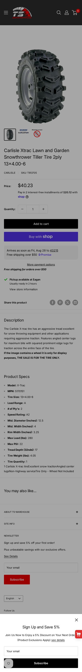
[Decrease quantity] (22, 209)
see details (58, 640)
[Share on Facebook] (52, 302)
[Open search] (59, 12)
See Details (11, 556)
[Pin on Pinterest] (60, 302)
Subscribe (41, 663)
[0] (74, 12)
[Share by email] (75, 302)
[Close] (76, 619)
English (10, 598)
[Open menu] (6, 12)
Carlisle (9, 172)
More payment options (41, 264)
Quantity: (10, 209)
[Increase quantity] (43, 209)
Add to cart (41, 223)
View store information (24, 289)
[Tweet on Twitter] (67, 302)
